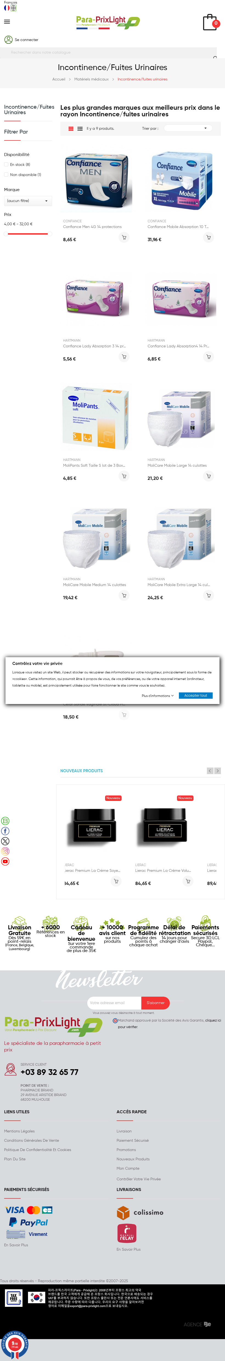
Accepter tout (195, 695)
